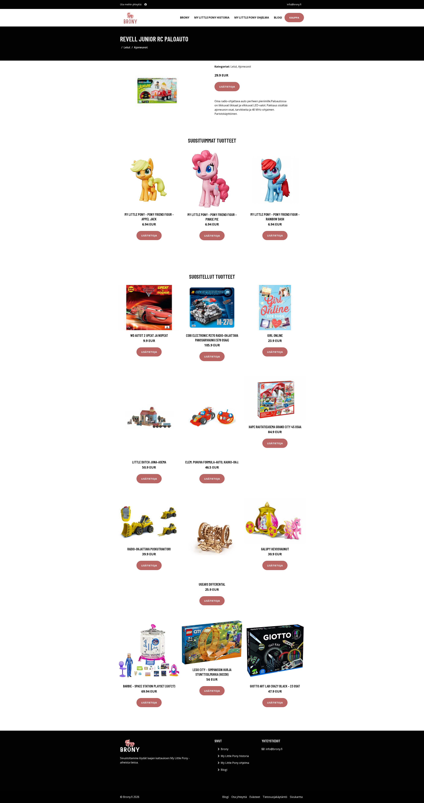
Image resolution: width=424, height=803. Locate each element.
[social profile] (145, 4)
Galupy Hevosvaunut (275, 549)
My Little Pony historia (211, 17)
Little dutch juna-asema (149, 462)
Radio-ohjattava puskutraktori (149, 549)
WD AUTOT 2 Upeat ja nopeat (149, 335)
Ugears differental (212, 584)
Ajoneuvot (141, 47)
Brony (184, 17)
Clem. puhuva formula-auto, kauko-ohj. (212, 462)
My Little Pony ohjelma (251, 17)
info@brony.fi (294, 4)
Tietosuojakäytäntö (275, 797)
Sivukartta (296, 797)
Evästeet (254, 797)
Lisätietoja (227, 86)
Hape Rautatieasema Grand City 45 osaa (275, 427)
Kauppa (294, 17)
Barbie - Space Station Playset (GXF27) (149, 686)
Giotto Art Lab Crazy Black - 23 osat (275, 686)
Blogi (278, 17)
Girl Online (275, 335)
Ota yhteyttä (239, 797)
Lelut (127, 47)
